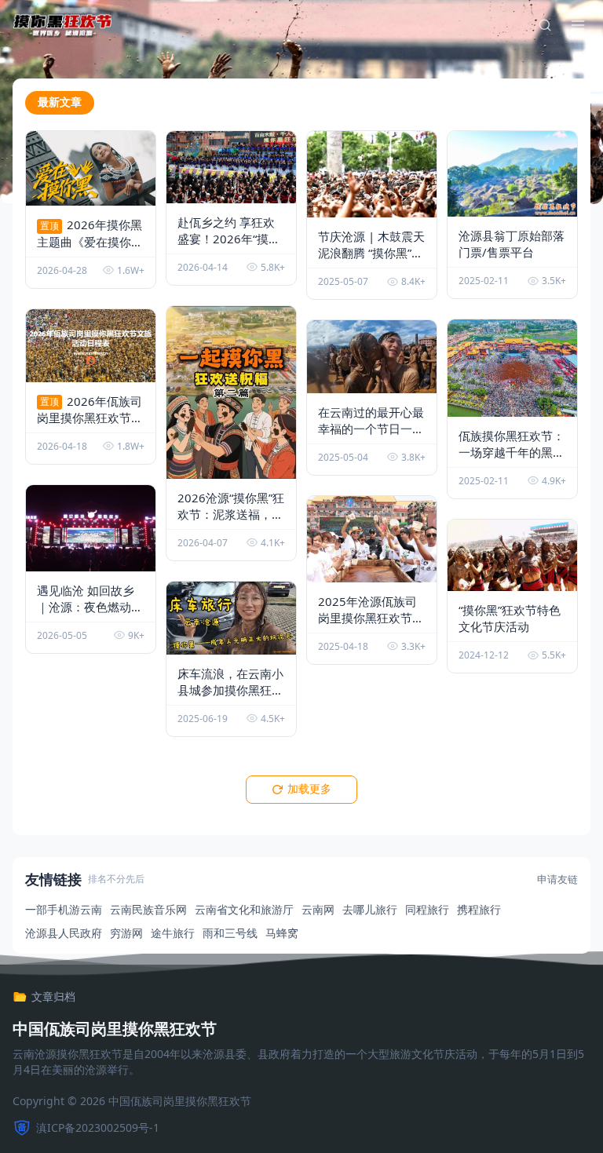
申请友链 (557, 879)
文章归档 (53, 997)
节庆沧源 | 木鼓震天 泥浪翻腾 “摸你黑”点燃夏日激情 (371, 252)
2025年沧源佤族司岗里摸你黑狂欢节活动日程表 (371, 617)
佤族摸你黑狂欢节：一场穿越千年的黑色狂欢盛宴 (512, 452)
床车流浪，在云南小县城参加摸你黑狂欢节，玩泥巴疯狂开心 (230, 698)
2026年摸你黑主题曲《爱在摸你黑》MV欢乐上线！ (89, 249)
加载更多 (309, 789)
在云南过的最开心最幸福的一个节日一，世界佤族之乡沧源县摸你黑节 (371, 436)
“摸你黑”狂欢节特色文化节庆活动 (510, 618)
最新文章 (60, 102)
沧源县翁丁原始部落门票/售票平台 (512, 244)
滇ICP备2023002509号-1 (97, 1127)
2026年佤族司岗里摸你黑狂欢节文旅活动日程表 (90, 425)
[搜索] (545, 25)
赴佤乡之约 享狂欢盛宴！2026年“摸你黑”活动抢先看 (228, 238)
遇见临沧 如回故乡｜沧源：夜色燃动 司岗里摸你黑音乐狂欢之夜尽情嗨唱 (90, 615)
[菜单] (577, 25)
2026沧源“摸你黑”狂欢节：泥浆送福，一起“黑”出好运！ (230, 522)
